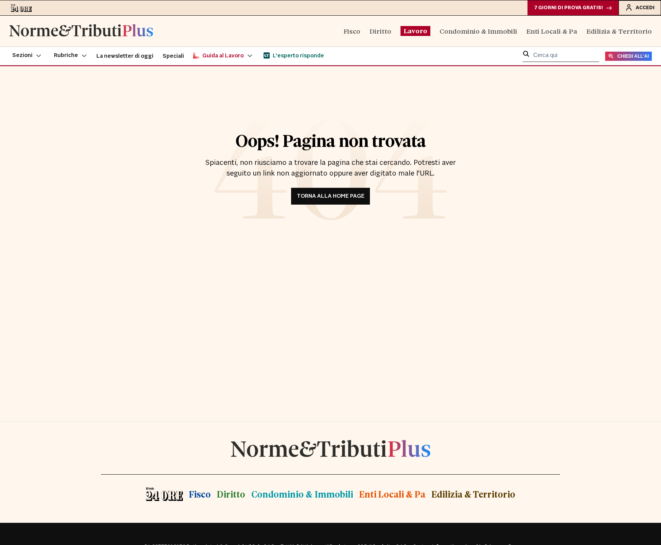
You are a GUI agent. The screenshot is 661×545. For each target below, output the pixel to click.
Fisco (352, 31)
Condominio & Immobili (478, 31)
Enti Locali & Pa (551, 31)
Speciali (173, 56)
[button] (27, 56)
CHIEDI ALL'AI (633, 56)
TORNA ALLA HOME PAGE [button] (331, 196)
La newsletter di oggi (124, 56)
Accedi (645, 8)
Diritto (380, 31)
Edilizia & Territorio (619, 31)
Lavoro (415, 30)
